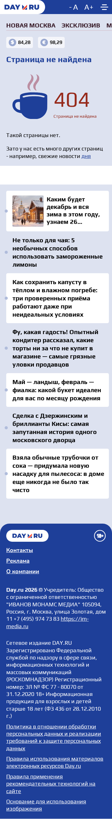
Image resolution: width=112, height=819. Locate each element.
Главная (27, 536)
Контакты (19, 550)
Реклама (18, 561)
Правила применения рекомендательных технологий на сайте (51, 783)
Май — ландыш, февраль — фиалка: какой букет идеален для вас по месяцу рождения (56, 390)
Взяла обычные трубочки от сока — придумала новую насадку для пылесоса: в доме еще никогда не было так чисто (58, 473)
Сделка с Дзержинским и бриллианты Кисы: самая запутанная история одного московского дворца (54, 427)
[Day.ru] (22, 7)
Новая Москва (30, 25)
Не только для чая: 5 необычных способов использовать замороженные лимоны (57, 252)
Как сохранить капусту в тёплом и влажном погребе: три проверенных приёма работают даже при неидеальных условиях (54, 298)
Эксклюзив (81, 25)
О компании (22, 571)
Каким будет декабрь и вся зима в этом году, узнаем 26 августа (57, 211)
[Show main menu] (104, 7)
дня (86, 156)
